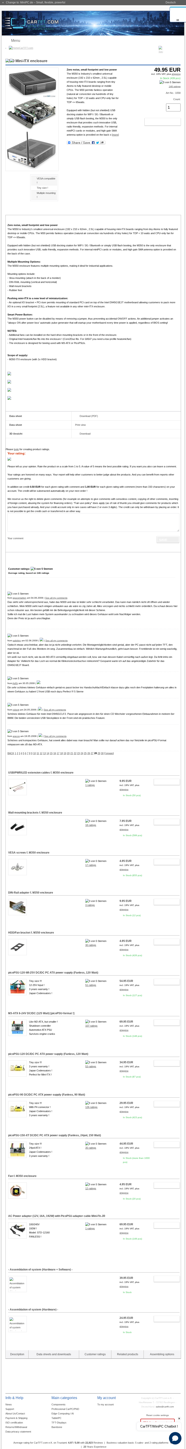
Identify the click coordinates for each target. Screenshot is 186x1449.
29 (99, 753)
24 (82, 753)
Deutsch (171, 2)
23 (78, 753)
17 (58, 753)
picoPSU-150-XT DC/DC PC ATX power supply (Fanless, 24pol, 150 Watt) (54, 1135)
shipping (176, 74)
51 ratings (90, 985)
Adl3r (15, 683)
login (16, 449)
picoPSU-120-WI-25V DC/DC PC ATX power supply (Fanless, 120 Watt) (53, 972)
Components (58, 1404)
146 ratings (175, 86)
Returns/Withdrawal (16, 1427)
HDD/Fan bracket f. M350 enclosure (31, 932)
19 (65, 753)
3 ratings (90, 905)
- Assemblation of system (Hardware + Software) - (40, 1269)
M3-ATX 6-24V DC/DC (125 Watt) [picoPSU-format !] (41, 1013)
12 (41, 753)
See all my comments (56, 598)
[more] (115, 134)
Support (9, 1409)
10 (34, 753)
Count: (177, 99)
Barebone (56, 1427)
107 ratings (91, 1025)
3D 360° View (13, 183)
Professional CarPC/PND (65, 1409)
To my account (105, 1404)
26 (88, 753)
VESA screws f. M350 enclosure (28, 852)
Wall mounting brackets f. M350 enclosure (35, 812)
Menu (15, 40)
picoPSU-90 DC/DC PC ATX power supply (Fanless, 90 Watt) (46, 1094)
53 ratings (90, 1066)
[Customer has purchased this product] (41, 640)
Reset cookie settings (157, 1415)
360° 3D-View (17, 998)
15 (51, 753)
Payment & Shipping (16, 1418)
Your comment (15, 538)
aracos (16, 736)
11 (38, 753)
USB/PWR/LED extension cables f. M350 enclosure (40, 772)
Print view (80, 424)
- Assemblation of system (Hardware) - (33, 1309)
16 (54, 753)
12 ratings (90, 1188)
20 (68, 753)
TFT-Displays (58, 1422)
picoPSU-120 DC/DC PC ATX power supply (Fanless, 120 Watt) (48, 1054)
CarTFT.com (26, 48)
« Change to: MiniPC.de (33, 2)
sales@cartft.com (165, 1406)
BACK (10, 753)
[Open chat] (175, 1438)
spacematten (19, 598)
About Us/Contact (15, 1413)
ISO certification (14, 1422)
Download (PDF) (89, 416)
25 (85, 753)
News (8, 1404)
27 (92, 753)
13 (44, 753)
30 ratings (90, 945)
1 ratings (90, 785)
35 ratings (90, 1147)
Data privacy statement (18, 1431)
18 (61, 753)
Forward (109, 753)
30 (102, 753)
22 (75, 753)
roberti (16, 709)
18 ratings (90, 825)
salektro (17, 640)
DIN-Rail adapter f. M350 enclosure (30, 892)
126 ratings (91, 1107)
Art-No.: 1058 (173, 93)
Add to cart (158, 122)
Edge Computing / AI (62, 1413)
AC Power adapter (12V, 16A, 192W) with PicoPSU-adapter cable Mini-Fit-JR (56, 1216)
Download (85, 433)
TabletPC (56, 1418)
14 (47, 753)
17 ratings (90, 865)
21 (71, 753)
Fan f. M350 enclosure (22, 1176)
